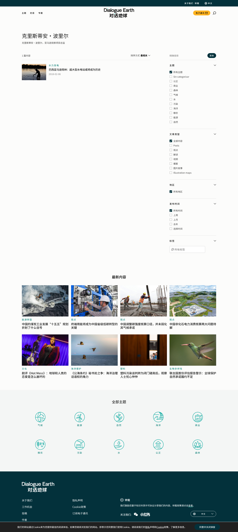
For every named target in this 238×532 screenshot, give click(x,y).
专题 (40, 13)
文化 (24, 368)
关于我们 (188, 3)
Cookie (160, 527)
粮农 (40, 452)
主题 (24, 13)
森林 (197, 452)
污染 (79, 452)
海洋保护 (76, 368)
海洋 (158, 425)
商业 (197, 425)
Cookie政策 (79, 507)
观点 (73, 319)
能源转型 (27, 319)
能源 (79, 425)
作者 (24, 520)
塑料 (122, 368)
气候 (40, 425)
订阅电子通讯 (80, 513)
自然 (119, 425)
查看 (190, 505)
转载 (197, 3)
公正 (158, 452)
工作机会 (27, 507)
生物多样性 (176, 368)
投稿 (24, 513)
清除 (212, 55)
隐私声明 (77, 500)
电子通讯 (200, 12)
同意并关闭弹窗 (207, 527)
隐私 (147, 527)
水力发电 (54, 65)
